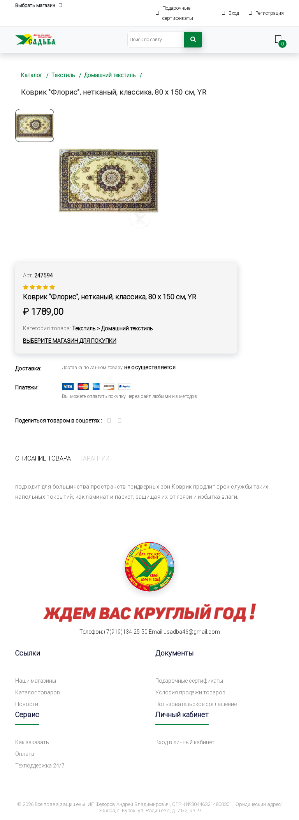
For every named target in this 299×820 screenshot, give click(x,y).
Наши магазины (35, 681)
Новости (26, 704)
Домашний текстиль (110, 75)
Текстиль (63, 75)
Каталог (31, 75)
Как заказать (32, 742)
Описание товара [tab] (43, 458)
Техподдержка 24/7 (40, 765)
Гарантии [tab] (95, 458)
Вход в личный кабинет (185, 742)
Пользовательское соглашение (196, 704)
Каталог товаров (37, 692)
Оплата (24, 754)
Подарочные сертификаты (189, 681)
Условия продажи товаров (190, 692)
